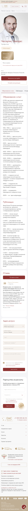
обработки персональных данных (11, 401)
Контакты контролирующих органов (10, 478)
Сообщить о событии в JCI (8, 487)
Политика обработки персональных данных (12, 485)
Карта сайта (3, 502)
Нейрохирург (6, 48)
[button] (25, 1)
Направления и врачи (6, 428)
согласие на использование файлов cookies (9, 2)
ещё (20, 303)
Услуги (2, 432)
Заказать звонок (23, 420)
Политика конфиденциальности (8, 506)
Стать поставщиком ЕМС (14, 464)
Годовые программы (15, 6)
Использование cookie (6, 503)
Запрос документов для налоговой (12, 473)
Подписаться (9, 406)
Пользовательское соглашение (7, 505)
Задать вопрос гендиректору (10, 471)
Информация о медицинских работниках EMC (12, 483)
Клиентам (3, 435)
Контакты (3, 438)
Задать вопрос (14, 369)
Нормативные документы (7, 480)
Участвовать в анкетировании (15, 459)
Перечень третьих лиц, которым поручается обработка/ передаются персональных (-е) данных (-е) (13, 491)
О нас (2, 425)
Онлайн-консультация (14, 83)
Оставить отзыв (14, 277)
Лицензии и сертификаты (7, 476)
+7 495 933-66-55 (20, 418)
